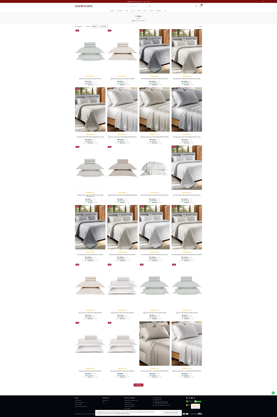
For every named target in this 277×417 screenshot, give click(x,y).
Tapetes (112, 10)
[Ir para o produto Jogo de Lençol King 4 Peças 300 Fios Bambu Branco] (154, 167)
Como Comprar (78, 404)
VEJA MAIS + (138, 385)
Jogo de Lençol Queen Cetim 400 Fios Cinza (154, 312)
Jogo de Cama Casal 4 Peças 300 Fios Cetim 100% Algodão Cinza (90, 195)
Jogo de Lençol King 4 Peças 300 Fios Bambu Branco (155, 195)
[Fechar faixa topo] (262, 1)
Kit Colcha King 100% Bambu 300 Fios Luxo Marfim (122, 254)
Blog (103, 402)
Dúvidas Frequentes (79, 402)
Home (197, 26)
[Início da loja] (83, 6)
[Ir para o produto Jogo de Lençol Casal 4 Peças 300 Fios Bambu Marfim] (154, 109)
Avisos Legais (127, 408)
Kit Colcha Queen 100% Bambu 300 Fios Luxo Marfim (187, 78)
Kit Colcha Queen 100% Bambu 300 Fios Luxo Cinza (154, 78)
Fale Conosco (78, 400)
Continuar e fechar (171, 412)
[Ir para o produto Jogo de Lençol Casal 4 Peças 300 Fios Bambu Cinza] (187, 109)
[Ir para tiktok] (194, 398)
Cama (144, 10)
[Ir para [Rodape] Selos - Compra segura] (197, 401)
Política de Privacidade (129, 404)
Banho (126, 10)
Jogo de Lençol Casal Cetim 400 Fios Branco (122, 312)
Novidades (158, 10)
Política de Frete (128, 402)
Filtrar (88, 26)
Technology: (194, 413)
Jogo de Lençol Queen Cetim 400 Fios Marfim (122, 78)
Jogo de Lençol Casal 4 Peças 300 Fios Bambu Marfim (154, 137)
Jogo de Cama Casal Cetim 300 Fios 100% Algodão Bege (122, 195)
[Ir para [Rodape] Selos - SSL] (188, 406)
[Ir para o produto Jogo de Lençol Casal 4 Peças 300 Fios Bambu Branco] (122, 109)
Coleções (151, 10)
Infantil (139, 10)
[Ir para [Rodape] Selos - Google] (189, 401)
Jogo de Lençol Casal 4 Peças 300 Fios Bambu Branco (122, 137)
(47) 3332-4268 (158, 397)
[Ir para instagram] (189, 398)
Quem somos (105, 400)
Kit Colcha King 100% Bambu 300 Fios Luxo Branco (154, 254)
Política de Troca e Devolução (130, 400)
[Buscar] (127, 6)
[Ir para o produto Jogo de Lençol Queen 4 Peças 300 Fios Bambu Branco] (187, 343)
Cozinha (133, 10)
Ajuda (76, 398)
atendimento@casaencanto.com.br (162, 405)
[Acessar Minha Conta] (196, 6)
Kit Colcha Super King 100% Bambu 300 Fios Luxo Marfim (187, 254)
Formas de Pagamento (129, 406)
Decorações (120, 10)
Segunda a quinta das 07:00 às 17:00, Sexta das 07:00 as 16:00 (161, 402)
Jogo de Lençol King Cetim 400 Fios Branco (90, 371)
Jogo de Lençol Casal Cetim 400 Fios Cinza (90, 78)
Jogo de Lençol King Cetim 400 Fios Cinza (187, 312)
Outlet (165, 10)
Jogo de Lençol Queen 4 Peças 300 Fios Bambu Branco (186, 371)
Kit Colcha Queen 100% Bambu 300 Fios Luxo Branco (187, 195)
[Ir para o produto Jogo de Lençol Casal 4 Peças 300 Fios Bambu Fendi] (154, 343)
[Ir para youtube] (192, 398)
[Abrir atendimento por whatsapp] (273, 392)
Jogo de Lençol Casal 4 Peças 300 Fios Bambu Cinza (186, 137)
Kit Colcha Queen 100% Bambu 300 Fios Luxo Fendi (90, 137)
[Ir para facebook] (187, 398)
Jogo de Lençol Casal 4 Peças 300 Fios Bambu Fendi (154, 371)
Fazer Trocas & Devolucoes (81, 406)
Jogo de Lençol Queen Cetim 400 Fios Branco (122, 371)
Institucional (105, 398)
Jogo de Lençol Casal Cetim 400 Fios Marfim (90, 312)
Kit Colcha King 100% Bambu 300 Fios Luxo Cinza (90, 254)
